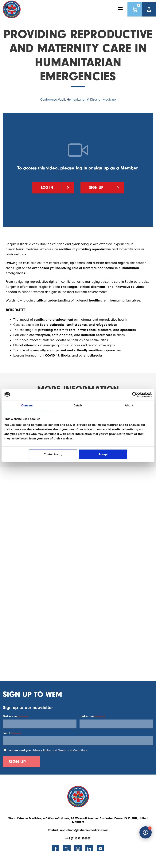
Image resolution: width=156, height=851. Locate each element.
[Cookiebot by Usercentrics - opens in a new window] (135, 394)
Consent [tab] (27, 405)
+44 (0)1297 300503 (78, 838)
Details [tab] (78, 405)
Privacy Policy (42, 750)
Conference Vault (52, 100)
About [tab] (129, 405)
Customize (51, 454)
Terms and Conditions (73, 750)
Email (12, 733)
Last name (92, 716)
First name (15, 716)
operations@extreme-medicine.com (84, 830)
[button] (145, 832)
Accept (103, 454)
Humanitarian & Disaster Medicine (91, 100)
